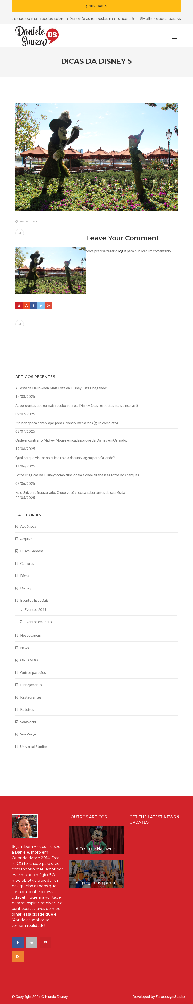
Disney (25, 588)
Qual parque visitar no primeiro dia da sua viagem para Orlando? (65, 457)
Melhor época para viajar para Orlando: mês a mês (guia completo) (66, 423)
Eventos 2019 (35, 609)
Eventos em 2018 (38, 622)
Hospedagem (30, 635)
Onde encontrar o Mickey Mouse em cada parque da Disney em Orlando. (71, 440)
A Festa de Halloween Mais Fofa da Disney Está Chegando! (61, 388)
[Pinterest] (19, 305)
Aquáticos (28, 526)
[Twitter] (41, 305)
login (122, 251)
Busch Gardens (32, 551)
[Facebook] (33, 305)
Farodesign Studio (170, 996)
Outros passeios (33, 672)
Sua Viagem (29, 734)
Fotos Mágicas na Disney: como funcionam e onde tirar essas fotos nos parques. (77, 475)
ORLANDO (29, 660)
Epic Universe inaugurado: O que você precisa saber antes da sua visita (70, 492)
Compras (27, 563)
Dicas (24, 575)
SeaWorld (28, 722)
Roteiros (27, 709)
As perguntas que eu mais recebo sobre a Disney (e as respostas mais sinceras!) (76, 405)
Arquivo (26, 539)
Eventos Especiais (34, 600)
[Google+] (48, 305)
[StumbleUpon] (26, 305)
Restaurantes (30, 697)
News (24, 648)
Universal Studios (34, 746)
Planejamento (31, 685)
